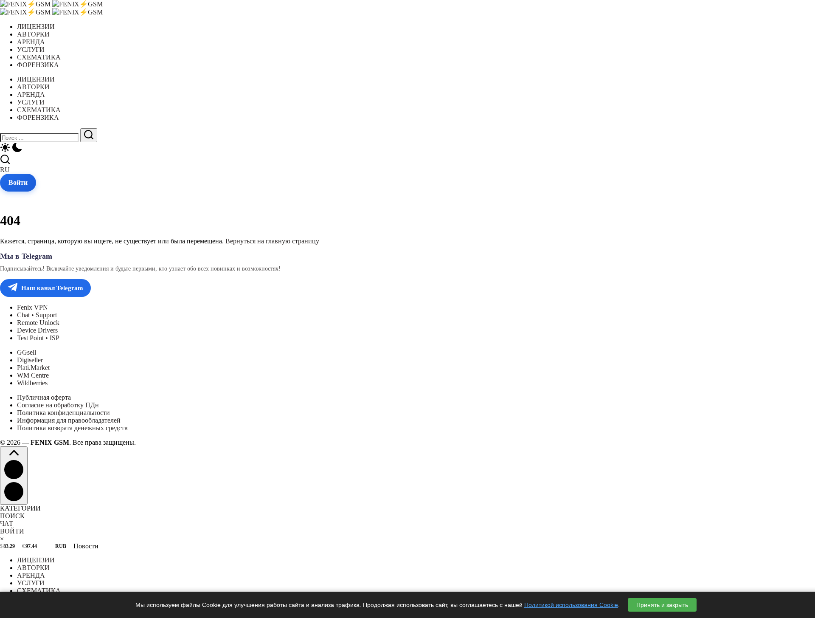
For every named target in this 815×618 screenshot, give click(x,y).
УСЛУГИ (31, 583)
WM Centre (33, 375)
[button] (407, 148)
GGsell (26, 352)
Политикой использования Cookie (571, 604)
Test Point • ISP (38, 337)
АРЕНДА (31, 575)
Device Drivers (37, 330)
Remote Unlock (38, 322)
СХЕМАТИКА (39, 590)
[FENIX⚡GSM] (51, 4)
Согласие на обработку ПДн (58, 405)
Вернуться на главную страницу (272, 241)
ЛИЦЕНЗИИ (36, 560)
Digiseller (30, 360)
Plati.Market (33, 367)
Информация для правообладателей (69, 420)
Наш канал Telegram (52, 288)
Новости (85, 546)
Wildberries (32, 383)
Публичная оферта (44, 397)
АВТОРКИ (33, 567)
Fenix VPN (32, 307)
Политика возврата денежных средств (72, 428)
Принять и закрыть (662, 604)
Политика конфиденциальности (63, 412)
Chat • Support (37, 315)
